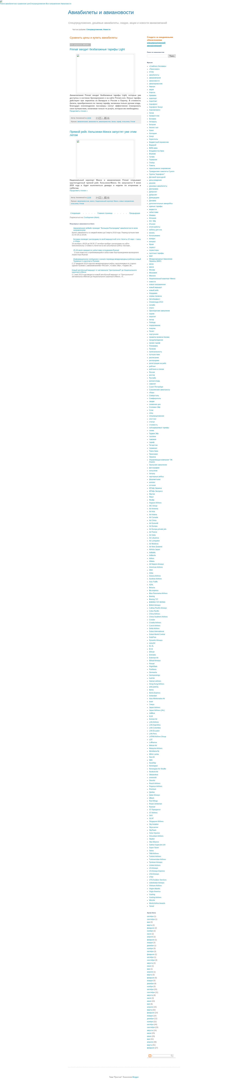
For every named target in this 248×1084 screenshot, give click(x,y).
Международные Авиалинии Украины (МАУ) (160, 260)
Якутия (152, 494)
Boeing (152, 596)
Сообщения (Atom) (91, 217)
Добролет (153, 192)
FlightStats (153, 666)
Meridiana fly (154, 751)
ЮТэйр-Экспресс (156, 491)
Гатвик (151, 157)
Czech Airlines (154, 626)
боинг (151, 130)
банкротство (154, 116)
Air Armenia (153, 509)
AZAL (151, 585)
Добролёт (153, 195)
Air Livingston (154, 541)
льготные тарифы (156, 253)
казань (152, 233)
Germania (153, 672)
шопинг (152, 482)
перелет (152, 317)
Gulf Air (152, 678)
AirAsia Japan (154, 550)
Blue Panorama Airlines (158, 593)
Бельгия (152, 125)
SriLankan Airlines (156, 836)
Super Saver (154, 848)
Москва (152, 270)
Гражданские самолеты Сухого (161, 171)
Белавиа (152, 119)
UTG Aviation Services (157, 880)
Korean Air (153, 719)
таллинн (152, 436)
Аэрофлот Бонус (156, 107)
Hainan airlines (155, 681)
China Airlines (154, 614)
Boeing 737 (153, 599)
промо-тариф (154, 343)
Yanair (151, 906)
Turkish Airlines (155, 856)
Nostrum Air (153, 772)
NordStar (152, 763)
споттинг (152, 419)
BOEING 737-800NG (157, 602)
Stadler (152, 839)
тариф (119, 121)
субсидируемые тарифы (159, 428)
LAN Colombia (155, 728)
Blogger (135, 1077)
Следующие (75, 213)
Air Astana (153, 515)
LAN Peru (153, 734)
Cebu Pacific (154, 611)
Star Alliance (154, 842)
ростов (152, 375)
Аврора (152, 87)
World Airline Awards (157, 903)
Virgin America (154, 892)
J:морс (151, 704)
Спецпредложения (37, 4)
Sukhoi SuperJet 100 (157, 845)
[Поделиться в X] (102, 118)
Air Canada (153, 517)
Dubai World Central (157, 634)
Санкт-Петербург (156, 387)
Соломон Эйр (154, 407)
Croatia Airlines (155, 623)
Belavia (152, 588)
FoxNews (152, 669)
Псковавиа (153, 346)
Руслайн (152, 378)
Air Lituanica (154, 538)
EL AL (151, 646)
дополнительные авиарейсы (161, 204)
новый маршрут (155, 287)
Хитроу (152, 474)
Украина (152, 457)
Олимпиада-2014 (156, 302)
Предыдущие (134, 213)
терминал (153, 448)
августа (150, 963)
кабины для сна (155, 230)
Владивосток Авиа (156, 151)
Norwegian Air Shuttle (157, 769)
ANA (151, 570)
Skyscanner (153, 827)
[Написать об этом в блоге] (100, 118)
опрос (151, 308)
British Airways (154, 605)
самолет (152, 384)
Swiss (151, 851)
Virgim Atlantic (154, 889)
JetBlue (152, 713)
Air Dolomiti (153, 523)
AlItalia (151, 561)
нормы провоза (155, 296)
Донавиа (152, 201)
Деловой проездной (157, 177)
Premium (152, 789)
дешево (152, 183)
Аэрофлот (153, 104)
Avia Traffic (153, 582)
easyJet (152, 643)
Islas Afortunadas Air (157, 699)
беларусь (153, 122)
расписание (154, 358)
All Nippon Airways (156, 564)
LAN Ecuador (154, 731)
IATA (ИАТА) (153, 687)
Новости (106, 30)
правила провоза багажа (159, 337)
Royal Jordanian (155, 804)
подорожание (154, 325)
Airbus (151, 558)
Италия (152, 224)
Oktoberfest (153, 775)
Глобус (152, 163)
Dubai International (156, 631)
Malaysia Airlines (155, 748)
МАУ (151, 256)
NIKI (150, 760)
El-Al (151, 649)
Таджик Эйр (154, 434)
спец (151, 413)
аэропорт (153, 98)
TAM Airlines (154, 854)
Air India (152, 535)
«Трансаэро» (154, 69)
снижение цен (155, 404)
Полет (151, 331)
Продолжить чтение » (79, 111)
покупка (152, 328)
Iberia (151, 690)
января (150, 943)
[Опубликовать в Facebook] (105, 118)
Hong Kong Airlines (156, 684)
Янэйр (151, 500)
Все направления (53, 4)
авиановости (93, 121)
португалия (153, 334)
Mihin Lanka (154, 754)
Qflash (151, 798)
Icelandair (153, 696)
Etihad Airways (155, 661)
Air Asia (152, 512)
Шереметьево (154, 479)
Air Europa (153, 526)
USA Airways (154, 874)
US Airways (153, 868)
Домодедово (154, 198)
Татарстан (153, 445)
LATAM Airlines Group (157, 737)
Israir (151, 702)
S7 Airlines (153, 813)
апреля (150, 937)
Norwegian (153, 766)
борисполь (153, 139)
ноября (150, 931)
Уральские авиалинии (158, 465)
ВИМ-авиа (153, 148)
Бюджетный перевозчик (159, 142)
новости (152, 282)
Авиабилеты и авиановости (101, 12)
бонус (151, 136)
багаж (114, 121)
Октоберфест (154, 299)
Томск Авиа (153, 451)
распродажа (154, 360)
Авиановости (66, 4)
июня (149, 966)
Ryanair (152, 807)
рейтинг (152, 366)
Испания (152, 218)
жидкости (153, 209)
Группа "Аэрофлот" (157, 174)
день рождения (155, 180)
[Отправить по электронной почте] (97, 118)
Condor (152, 620)
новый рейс (154, 290)
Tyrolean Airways (155, 862)
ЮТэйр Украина (155, 488)
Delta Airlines (154, 628)
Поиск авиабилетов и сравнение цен (15, 4)
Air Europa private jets (157, 529)
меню (151, 264)
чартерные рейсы (156, 477)
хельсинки (126, 121)
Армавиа (152, 95)
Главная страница (104, 213)
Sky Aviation (154, 824)
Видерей (152, 145)
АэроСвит (153, 101)
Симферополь (155, 398)
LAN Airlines (154, 722)
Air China (152, 520)
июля (149, 934)
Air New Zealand (155, 547)
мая (148, 922)
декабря (150, 946)
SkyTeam (152, 830)
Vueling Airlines (155, 897)
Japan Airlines (154, 707)
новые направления (126, 201)
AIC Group (153, 506)
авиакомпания (82, 121)
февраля (150, 928)
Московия (153, 273)
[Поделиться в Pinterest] (108, 118)
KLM (151, 716)
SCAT (151, 818)
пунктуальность (155, 352)
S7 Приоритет (155, 810)
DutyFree (152, 637)
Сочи (151, 410)
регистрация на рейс (157, 363)
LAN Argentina (154, 725)
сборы (151, 393)
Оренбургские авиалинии (159, 311)
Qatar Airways (154, 795)
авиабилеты (154, 75)
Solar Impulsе (154, 833)
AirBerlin (152, 555)
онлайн (152, 305)
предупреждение (156, 340)
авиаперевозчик (105, 121)
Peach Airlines (154, 783)
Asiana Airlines (155, 576)
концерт (152, 242)
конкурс (152, 239)
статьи (152, 422)
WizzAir (152, 900)
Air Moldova (153, 544)
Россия (152, 372)
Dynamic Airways (155, 640)
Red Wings (153, 801)
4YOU (151, 72)
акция (151, 90)
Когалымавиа (154, 236)
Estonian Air (153, 658)
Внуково (152, 154)
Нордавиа (153, 293)
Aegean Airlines (155, 503)
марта (149, 925)
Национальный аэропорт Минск (106, 201)
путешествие (154, 355)
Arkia (151, 573)
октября (150, 916)
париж (151, 314)
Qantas (152, 792)
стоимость (153, 425)
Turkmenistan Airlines (157, 859)
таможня (152, 439)
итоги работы (154, 227)
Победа (152, 322)
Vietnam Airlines (155, 886)
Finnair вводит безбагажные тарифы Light (97, 49)
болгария (153, 133)
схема (151, 431)
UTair (151, 877)
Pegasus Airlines (155, 786)
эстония (152, 485)
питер (151, 320)
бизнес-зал (153, 128)
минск (92, 201)
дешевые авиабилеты (158, 186)
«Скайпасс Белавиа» (157, 66)
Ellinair (152, 652)
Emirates (152, 655)
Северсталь (154, 396)
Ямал (151, 497)
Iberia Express (154, 693)
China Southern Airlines (158, 617)
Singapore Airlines (156, 821)
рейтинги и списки (156, 369)
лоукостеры (154, 250)
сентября (151, 919)
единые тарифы (155, 206)
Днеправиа (153, 189)
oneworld (152, 778)
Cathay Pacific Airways (158, 608)
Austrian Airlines (155, 579)
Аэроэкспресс (154, 110)
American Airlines (156, 567)
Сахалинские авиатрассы (159, 390)
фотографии (154, 468)
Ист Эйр (152, 221)
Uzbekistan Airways (156, 883)
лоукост (152, 247)
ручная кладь (154, 381)
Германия (153, 160)
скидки (151, 401)
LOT (150, 740)
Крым (151, 244)
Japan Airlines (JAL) (157, 710)
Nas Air (152, 757)
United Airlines (154, 865)
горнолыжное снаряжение (160, 168)
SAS (151, 816)
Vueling (152, 895)
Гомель (152, 166)
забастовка (153, 212)
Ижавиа (152, 215)
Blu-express (153, 591)
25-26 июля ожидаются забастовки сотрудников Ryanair (96, 250)
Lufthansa (153, 742)
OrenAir (152, 780)
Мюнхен (152, 276)
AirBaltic (152, 553)
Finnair (132, 121)
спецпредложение (156, 416)
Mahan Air (153, 745)
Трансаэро (153, 454)
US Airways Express (157, 871)
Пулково (152, 349)
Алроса (152, 92)
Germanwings (154, 675)
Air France (153, 532)
